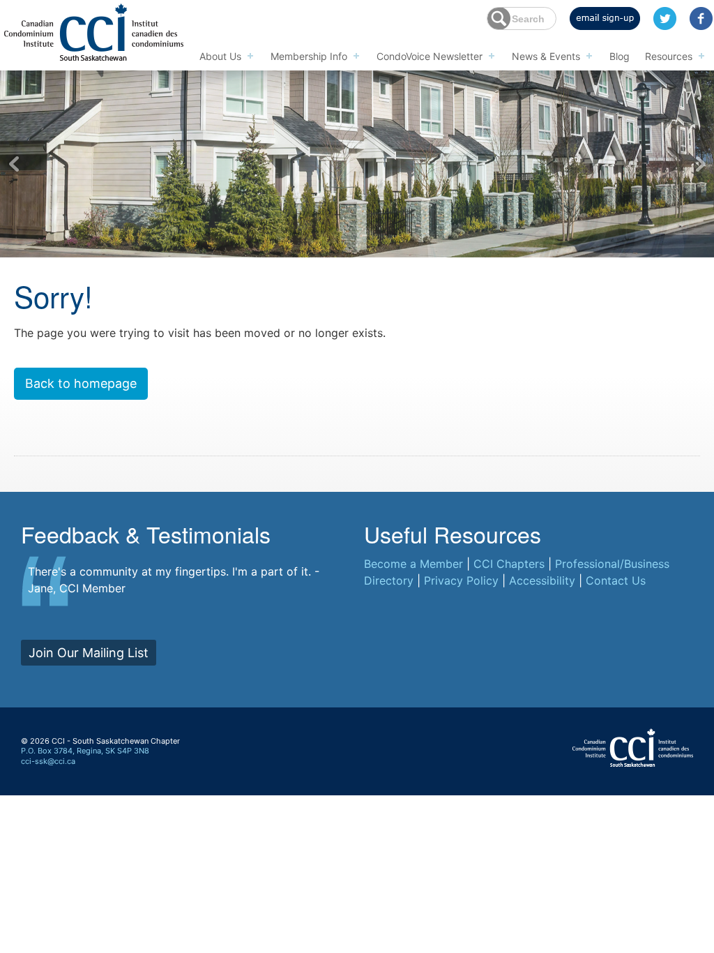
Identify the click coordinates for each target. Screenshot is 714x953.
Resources (668, 56)
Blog (619, 56)
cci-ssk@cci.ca (48, 761)
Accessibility (542, 580)
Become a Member (413, 564)
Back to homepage (81, 383)
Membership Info (309, 56)
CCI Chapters (509, 564)
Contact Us (616, 580)
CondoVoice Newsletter (430, 56)
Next (700, 163)
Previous (14, 163)
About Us (220, 56)
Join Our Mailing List (89, 652)
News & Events (546, 56)
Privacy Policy (461, 580)
